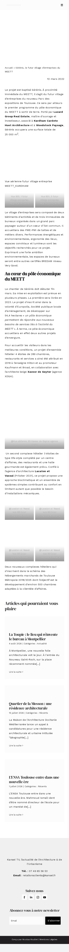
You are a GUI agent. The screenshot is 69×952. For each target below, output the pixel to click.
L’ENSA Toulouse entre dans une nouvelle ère (34, 779)
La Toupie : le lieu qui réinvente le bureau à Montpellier (33, 637)
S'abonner (54, 920)
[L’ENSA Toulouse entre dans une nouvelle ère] (34, 764)
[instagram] (37, 897)
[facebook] (24, 897)
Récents (43, 713)
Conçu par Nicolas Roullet (25, 939)
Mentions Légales (48, 939)
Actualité (42, 643)
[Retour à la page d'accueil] (14, 5)
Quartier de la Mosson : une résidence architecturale (30, 706)
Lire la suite (15, 672)
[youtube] (44, 897)
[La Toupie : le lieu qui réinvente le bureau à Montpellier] (34, 621)
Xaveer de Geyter (39, 371)
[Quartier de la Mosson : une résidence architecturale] (34, 691)
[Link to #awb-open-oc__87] (62, 5)
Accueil (9, 67)
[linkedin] (31, 897)
